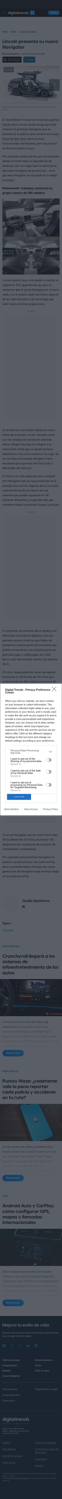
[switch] (48, 760)
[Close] (55, 690)
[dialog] (31, 749)
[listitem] (31, 751)
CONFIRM (19, 797)
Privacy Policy (50, 809)
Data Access (31, 809)
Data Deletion (11, 809)
